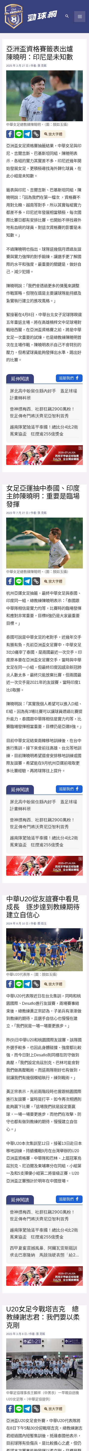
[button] (67, 16)
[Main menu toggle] (79, 16)
